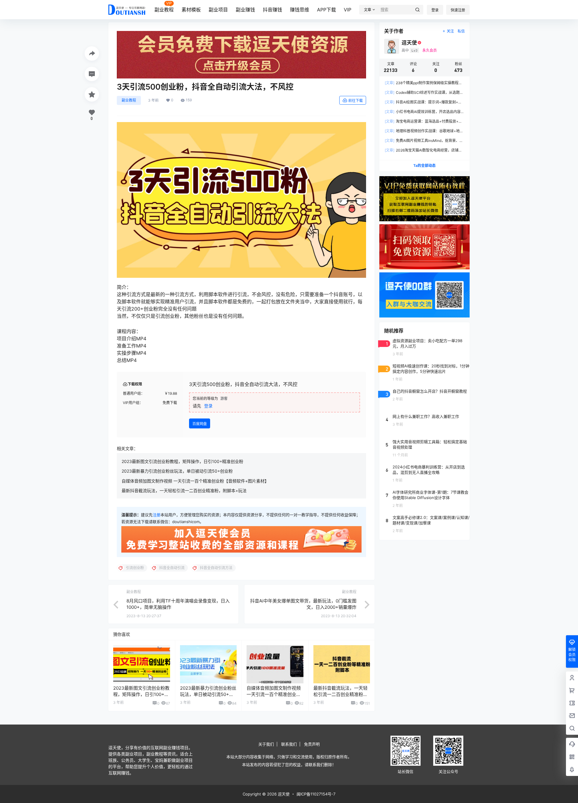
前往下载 (355, 100)
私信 (461, 31)
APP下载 (326, 10)
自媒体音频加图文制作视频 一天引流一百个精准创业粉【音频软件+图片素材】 (195, 480)
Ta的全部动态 (424, 165)
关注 (450, 31)
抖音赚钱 (272, 10)
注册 (156, 514)
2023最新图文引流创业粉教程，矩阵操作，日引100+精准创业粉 (182, 461)
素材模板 (191, 10)
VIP (347, 10)
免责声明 (312, 744)
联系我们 (289, 744)
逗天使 (283, 794)
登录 (435, 10)
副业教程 (164, 10)
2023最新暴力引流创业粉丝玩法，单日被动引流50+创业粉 (177, 471)
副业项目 (218, 10)
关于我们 (266, 744)
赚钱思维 (299, 10)
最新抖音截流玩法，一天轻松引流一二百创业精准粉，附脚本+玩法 (184, 490)
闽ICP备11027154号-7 (316, 794)
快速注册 (458, 10)
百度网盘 (199, 423)
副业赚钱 (245, 10)
